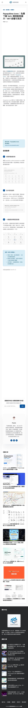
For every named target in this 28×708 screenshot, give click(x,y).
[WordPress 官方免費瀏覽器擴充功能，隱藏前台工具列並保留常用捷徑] (14, 479)
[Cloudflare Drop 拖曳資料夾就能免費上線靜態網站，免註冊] (14, 572)
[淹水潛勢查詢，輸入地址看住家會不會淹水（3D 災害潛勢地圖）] (4, 660)
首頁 (4, 9)
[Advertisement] (14, 39)
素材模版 (8, 9)
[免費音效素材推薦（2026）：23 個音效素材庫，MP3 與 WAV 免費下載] (4, 694)
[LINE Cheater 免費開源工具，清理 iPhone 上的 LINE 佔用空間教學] (14, 554)
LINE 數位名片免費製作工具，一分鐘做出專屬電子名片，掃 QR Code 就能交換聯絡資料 (16, 646)
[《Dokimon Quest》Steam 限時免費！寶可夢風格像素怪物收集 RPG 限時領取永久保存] (4, 653)
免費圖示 (12, 9)
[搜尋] (25, 2)
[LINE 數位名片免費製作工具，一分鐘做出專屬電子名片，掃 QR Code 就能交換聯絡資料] (4, 646)
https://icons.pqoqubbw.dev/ (12, 145)
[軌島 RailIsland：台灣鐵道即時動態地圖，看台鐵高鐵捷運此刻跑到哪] (14, 498)
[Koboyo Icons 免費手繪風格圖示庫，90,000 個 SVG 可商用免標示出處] (14, 516)
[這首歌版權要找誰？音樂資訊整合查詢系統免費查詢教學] (4, 680)
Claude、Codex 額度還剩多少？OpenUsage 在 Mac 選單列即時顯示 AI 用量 (16, 673)
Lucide (4, 89)
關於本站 (3, 702)
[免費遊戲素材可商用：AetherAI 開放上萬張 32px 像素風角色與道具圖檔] (14, 535)
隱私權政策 (24, 702)
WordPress (17, 706)
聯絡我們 (13, 702)
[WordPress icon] (17, 440)
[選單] (2, 2)
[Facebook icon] (11, 440)
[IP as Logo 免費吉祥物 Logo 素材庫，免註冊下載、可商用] (4, 666)
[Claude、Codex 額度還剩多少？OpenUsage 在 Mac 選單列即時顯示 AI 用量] (14, 460)
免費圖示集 (10, 71)
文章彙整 (8, 702)
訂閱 (22, 406)
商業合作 (18, 702)
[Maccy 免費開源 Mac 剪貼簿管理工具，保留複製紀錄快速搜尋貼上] (14, 591)
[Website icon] (14, 440)
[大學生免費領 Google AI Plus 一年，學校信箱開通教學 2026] (4, 687)
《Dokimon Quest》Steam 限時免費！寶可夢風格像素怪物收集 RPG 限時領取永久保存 (16, 653)
